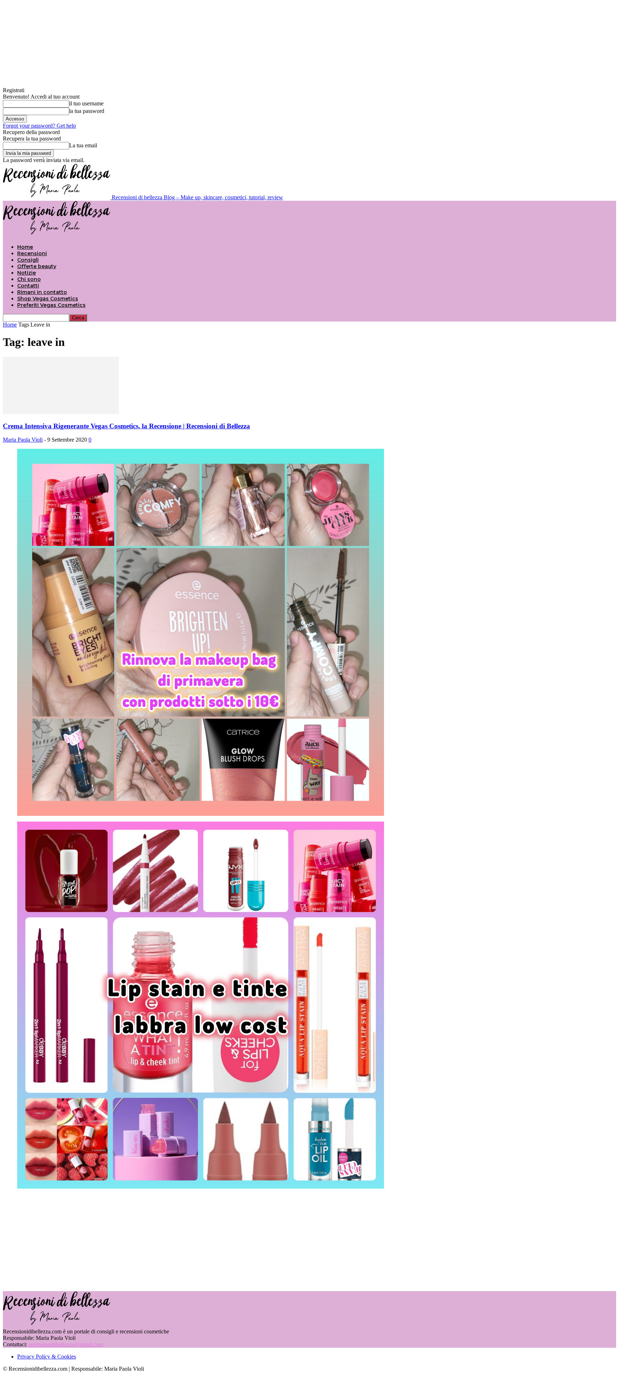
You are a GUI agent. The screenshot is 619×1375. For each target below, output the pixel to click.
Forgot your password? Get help (39, 126)
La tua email (83, 145)
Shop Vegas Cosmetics (47, 298)
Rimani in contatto (42, 292)
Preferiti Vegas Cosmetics (51, 305)
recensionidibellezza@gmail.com (66, 1344)
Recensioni (32, 253)
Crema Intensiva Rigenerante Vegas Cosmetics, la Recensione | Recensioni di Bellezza (126, 426)
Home (25, 247)
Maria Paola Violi (23, 440)
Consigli (28, 260)
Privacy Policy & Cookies (46, 1356)
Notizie (26, 273)
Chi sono (29, 279)
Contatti (28, 285)
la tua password (86, 111)
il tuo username (86, 103)
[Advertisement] (309, 1239)
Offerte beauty (36, 266)
